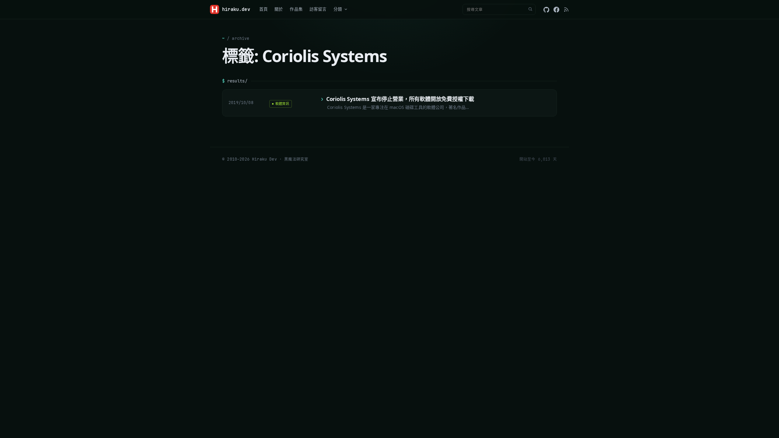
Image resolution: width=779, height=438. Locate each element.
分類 (338, 9)
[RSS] (566, 9)
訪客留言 (318, 9)
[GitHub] (546, 9)
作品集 (296, 9)
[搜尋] (530, 9)
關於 (278, 9)
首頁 (263, 9)
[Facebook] (556, 9)
